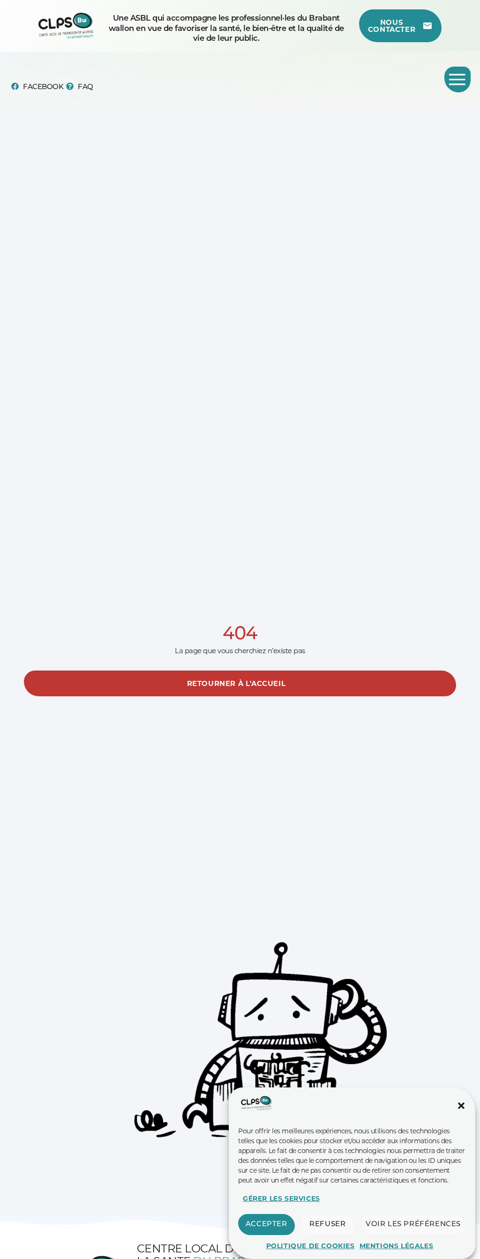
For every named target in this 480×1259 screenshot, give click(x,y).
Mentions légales (397, 1246)
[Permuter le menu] (457, 79)
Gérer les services (281, 1198)
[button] (461, 1105)
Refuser (327, 1224)
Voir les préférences (413, 1224)
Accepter (266, 1224)
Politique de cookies (310, 1246)
